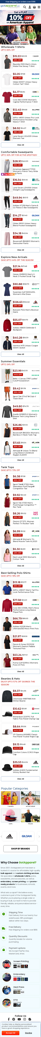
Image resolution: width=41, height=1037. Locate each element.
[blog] (30, 1019)
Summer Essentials (13, 361)
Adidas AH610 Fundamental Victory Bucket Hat (25, 771)
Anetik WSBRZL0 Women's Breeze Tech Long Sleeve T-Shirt (25, 416)
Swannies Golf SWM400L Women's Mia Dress (24, 293)
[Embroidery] (20, 980)
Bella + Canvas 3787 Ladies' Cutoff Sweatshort (25, 380)
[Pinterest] (13, 1019)
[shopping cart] (34, 7)
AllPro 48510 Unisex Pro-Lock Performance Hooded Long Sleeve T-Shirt (26, 120)
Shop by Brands (20, 848)
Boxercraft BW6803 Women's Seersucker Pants (26, 242)
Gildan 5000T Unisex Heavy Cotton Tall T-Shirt (25, 83)
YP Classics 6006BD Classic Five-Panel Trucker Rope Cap (26, 736)
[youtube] (19, 1019)
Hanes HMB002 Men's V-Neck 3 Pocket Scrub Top (24, 275)
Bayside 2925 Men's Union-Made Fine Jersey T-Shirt (25, 65)
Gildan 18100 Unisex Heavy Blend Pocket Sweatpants (24, 224)
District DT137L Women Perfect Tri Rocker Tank (23, 522)
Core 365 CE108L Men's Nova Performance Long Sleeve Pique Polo (26, 610)
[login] (30, 7)
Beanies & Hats (10, 678)
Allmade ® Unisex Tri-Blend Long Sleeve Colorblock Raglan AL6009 (25, 453)
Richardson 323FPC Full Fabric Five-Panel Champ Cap (26, 718)
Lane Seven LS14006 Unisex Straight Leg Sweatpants (25, 189)
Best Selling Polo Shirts (16, 572)
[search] (25, 7)
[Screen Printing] (20, 967)
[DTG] (16, 1006)
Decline (28, 1033)
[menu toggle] (38, 7)
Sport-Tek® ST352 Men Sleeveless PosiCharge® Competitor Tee (23, 486)
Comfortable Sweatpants (17, 152)
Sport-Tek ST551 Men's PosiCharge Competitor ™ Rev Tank (24, 505)
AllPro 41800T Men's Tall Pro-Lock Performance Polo (26, 591)
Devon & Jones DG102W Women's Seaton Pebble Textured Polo (24, 646)
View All (20, 145)
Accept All (10, 1033)
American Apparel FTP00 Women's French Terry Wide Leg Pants (25, 171)
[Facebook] (9, 1019)
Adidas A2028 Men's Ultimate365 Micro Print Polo (26, 627)
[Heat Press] (18, 993)
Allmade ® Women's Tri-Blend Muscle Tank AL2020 (25, 540)
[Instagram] (24, 1019)
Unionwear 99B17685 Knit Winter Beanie (24, 700)
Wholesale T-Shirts (13, 47)
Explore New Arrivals (14, 257)
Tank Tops (7, 467)
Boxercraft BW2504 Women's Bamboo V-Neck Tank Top (26, 434)
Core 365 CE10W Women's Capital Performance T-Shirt (25, 101)
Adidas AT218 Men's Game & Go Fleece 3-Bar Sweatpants (25, 206)
